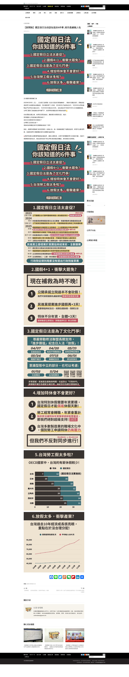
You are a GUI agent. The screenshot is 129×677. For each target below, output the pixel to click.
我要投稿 (63, 6)
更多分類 (27, 17)
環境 (34, 13)
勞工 (45, 13)
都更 (56, 13)
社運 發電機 (38, 608)
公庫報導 (27, 13)
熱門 (93, 23)
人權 (39, 13)
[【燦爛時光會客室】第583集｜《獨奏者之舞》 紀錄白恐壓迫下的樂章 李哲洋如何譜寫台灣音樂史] (89, 89)
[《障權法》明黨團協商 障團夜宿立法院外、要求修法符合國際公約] (89, 114)
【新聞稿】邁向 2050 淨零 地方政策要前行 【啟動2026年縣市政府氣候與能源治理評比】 (53, 646)
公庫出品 (27, 8)
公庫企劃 (86, 13)
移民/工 (62, 13)
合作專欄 (94, 13)
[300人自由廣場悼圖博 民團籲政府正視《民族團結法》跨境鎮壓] (89, 126)
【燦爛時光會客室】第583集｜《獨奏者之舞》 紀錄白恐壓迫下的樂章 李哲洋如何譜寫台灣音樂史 (98, 91)
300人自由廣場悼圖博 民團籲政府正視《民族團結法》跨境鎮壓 (98, 126)
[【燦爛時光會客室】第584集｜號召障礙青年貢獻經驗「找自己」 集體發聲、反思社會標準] (89, 75)
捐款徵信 (57, 6)
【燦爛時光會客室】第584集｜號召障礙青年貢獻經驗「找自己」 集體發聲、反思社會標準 (98, 77)
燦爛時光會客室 (91, 137)
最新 (88, 23)
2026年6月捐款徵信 (97, 104)
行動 (97, 23)
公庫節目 (78, 13)
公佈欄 (44, 6)
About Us (32, 6)
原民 (50, 13)
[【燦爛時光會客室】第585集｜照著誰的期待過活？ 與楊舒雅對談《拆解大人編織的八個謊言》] (89, 46)
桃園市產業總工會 (31, 583)
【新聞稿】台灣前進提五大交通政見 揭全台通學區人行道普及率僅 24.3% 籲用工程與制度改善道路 (75, 646)
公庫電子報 (101, 137)
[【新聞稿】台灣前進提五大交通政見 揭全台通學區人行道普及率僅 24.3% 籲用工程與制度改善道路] (74, 635)
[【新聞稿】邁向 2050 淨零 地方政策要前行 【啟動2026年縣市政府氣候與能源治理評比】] (53, 635)
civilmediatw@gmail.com (100, 662)
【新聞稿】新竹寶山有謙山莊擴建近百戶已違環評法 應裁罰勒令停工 (33, 646)
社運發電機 (70, 13)
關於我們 (26, 6)
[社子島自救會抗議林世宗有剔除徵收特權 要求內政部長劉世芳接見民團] (89, 61)
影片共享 (39, 6)
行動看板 (69, 6)
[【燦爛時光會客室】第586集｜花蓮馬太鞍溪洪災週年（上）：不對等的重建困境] (89, 32)
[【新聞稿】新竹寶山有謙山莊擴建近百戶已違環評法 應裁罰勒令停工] (33, 635)
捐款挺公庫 (50, 6)
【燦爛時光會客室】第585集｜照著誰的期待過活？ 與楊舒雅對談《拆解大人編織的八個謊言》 (98, 48)
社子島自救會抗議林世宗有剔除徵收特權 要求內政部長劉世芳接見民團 (98, 63)
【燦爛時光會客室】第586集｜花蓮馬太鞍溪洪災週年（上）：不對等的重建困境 (98, 33)
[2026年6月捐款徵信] (89, 105)
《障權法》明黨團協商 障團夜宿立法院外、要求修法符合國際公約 (98, 114)
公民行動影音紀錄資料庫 (28, 660)
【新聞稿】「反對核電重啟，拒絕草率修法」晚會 (36, 590)
